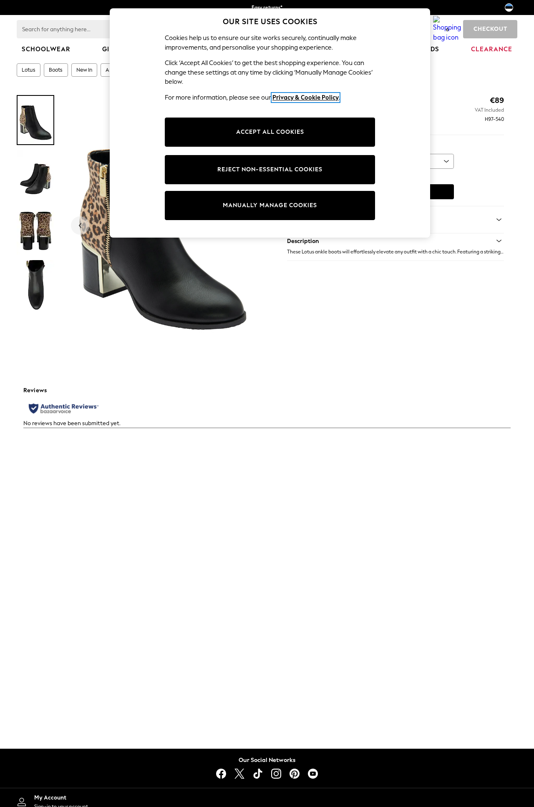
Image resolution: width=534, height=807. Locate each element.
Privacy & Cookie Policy (305, 97)
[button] (395, 240)
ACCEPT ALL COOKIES (270, 131)
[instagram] (276, 773)
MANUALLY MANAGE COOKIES (270, 205)
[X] (239, 773)
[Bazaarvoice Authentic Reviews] (64, 408)
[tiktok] (258, 773)
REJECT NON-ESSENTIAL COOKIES (269, 169)
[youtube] (313, 773)
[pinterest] (294, 773)
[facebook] (221, 773)
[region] (270, 123)
